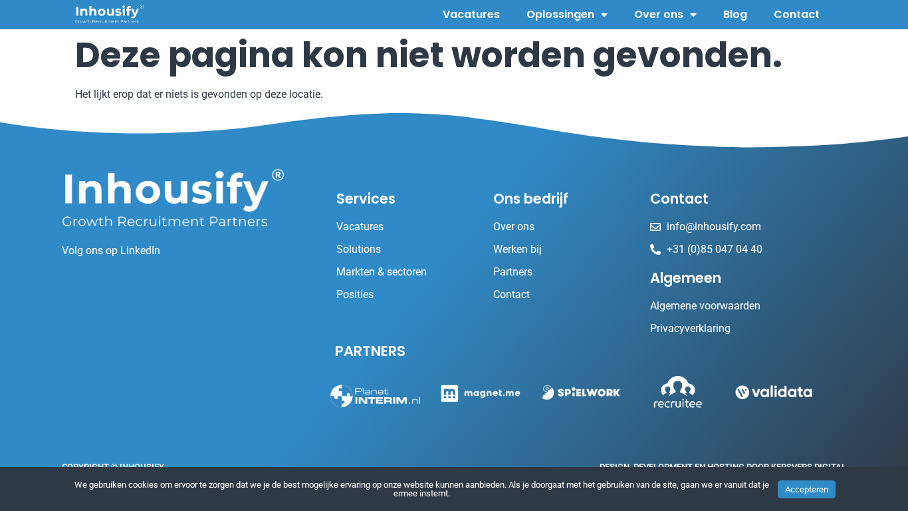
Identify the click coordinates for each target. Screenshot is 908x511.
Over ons (658, 14)
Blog (735, 14)
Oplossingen (560, 14)
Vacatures (471, 14)
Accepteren (806, 489)
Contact (797, 14)
